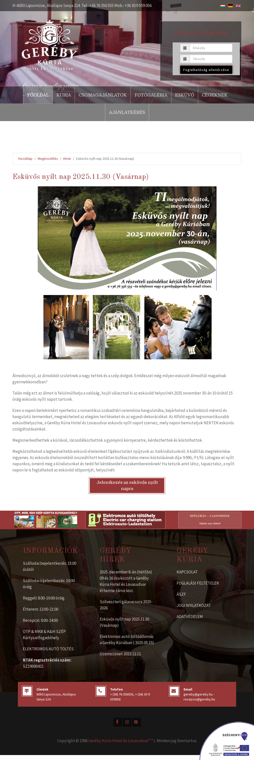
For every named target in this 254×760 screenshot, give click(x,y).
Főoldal (38, 95)
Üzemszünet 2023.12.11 (120, 654)
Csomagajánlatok (103, 95)
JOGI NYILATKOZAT (194, 605)
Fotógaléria (150, 95)
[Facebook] (117, 722)
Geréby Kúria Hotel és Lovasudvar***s (121, 740)
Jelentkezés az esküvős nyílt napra (127, 485)
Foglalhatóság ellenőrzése (206, 69)
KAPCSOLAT (187, 572)
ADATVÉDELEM (190, 616)
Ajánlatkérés (127, 112)
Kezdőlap (25, 158)
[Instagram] (127, 722)
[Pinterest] (136, 722)
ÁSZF (181, 594)
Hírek (67, 158)
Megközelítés (48, 158)
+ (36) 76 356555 (121, 694)
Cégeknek (214, 95)
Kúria (64, 95)
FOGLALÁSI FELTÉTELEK (198, 583)
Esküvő (184, 95)
